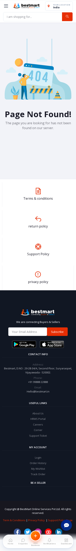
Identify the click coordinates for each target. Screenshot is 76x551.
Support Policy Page (60, 520)
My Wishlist (38, 469)
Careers (38, 424)
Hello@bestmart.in (38, 391)
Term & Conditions (14, 520)
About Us (38, 413)
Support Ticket (38, 435)
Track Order (38, 474)
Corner (38, 430)
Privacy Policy (36, 520)
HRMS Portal (38, 419)
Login (38, 457)
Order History (38, 463)
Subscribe (57, 332)
